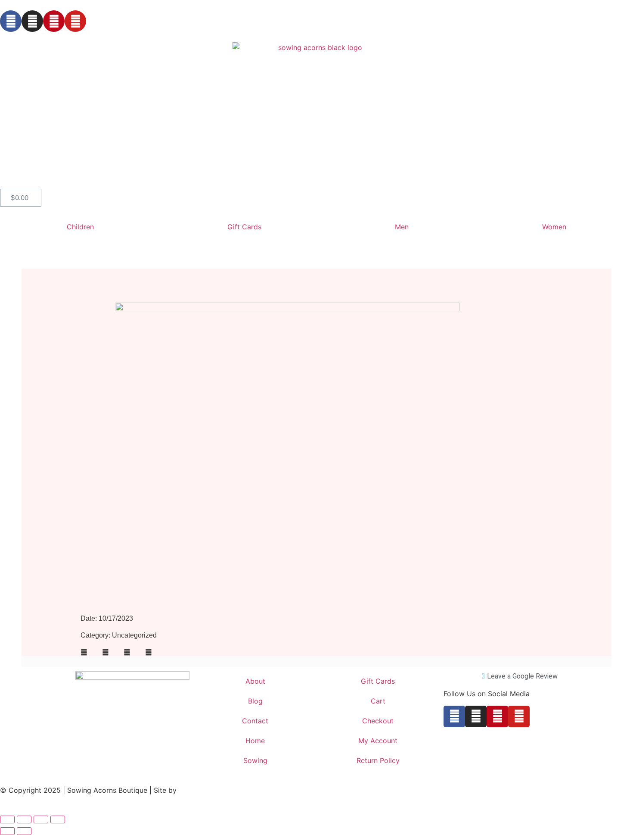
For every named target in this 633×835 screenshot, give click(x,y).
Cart (378, 701)
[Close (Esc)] (57, 819)
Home (255, 740)
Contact (255, 720)
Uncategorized (134, 635)
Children (80, 226)
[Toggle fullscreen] (24, 819)
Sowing (255, 760)
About (255, 681)
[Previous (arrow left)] (7, 831)
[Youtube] (75, 21)
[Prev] (190, 661)
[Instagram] (32, 21)
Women (554, 226)
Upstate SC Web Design (218, 790)
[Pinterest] (54, 21)
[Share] (41, 819)
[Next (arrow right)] (24, 831)
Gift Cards (244, 226)
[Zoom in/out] (7, 819)
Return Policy (378, 760)
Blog (255, 701)
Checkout (378, 720)
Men (402, 226)
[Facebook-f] (11, 21)
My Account (377, 740)
